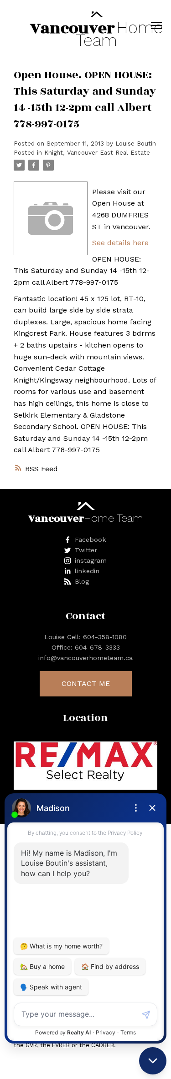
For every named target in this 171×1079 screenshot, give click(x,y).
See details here (120, 242)
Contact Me (86, 683)
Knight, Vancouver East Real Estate (97, 152)
